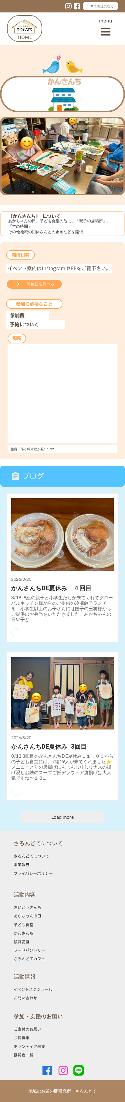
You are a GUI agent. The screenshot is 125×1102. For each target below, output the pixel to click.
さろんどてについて (31, 856)
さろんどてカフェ (29, 958)
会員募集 (21, 1037)
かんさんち (23, 933)
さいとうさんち (27, 907)
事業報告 (21, 864)
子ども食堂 (23, 924)
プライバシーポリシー (33, 873)
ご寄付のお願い (27, 1029)
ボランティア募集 (29, 1046)
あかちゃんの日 (27, 916)
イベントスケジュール (33, 989)
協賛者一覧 (23, 1055)
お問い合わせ (25, 998)
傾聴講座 (21, 941)
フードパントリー (29, 950)
